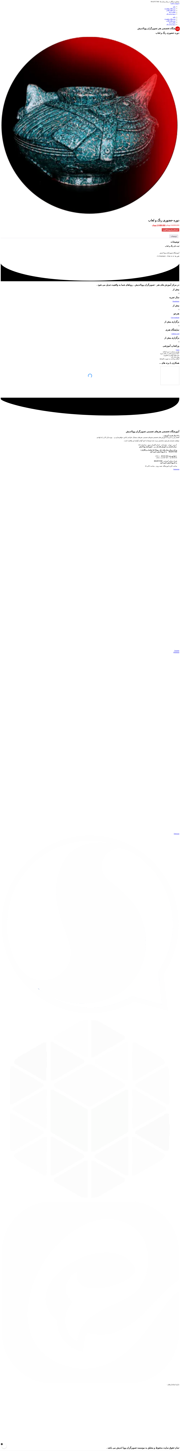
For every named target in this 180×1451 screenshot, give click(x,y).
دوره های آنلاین (171, 10)
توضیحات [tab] (174, 236)
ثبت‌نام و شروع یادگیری (170, 230)
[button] (171, 351)
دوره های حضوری (170, 8)
